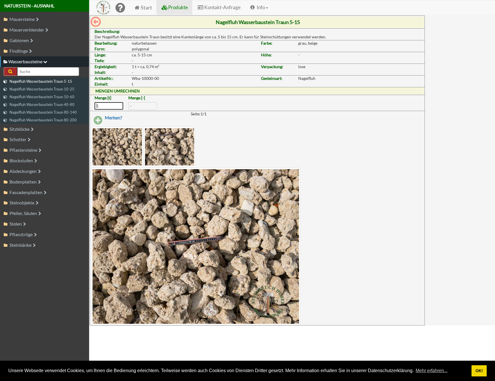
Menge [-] (136, 97)
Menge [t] (103, 97)
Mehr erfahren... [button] (431, 370)
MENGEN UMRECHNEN (117, 90)
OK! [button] (479, 370)
